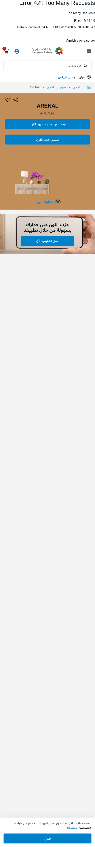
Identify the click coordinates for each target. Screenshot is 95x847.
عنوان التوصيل (71, 77)
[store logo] (47, 51)
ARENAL (47, 113)
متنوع (63, 87)
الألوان (76, 87)
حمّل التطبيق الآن (47, 241)
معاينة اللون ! (44, 202)
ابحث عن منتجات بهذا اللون (47, 124)
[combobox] (47, 65)
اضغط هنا (72, 828)
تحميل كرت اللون (47, 140)
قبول (47, 838)
